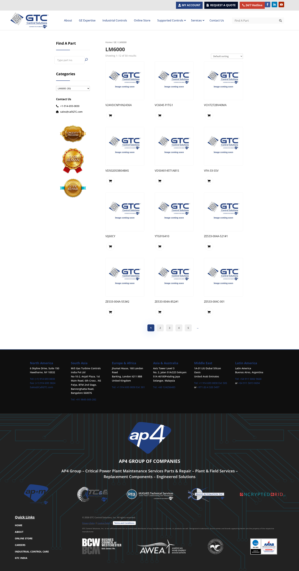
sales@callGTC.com (71, 111)
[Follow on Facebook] (267, 4)
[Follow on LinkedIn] (274, 4)
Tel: (73, 399)
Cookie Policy (103, 523)
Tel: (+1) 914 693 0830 (42, 378)
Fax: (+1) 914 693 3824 (42, 383)
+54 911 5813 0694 (249, 383)
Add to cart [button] (110, 115)
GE (115, 42)
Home (108, 42)
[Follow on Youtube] (281, 4)
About (19, 531)
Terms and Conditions (124, 523)
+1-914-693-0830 (69, 106)
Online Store (24, 538)
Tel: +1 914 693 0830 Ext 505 (210, 383)
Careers (20, 545)
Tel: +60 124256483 (164, 387)
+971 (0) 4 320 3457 (208, 387)
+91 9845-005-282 (86, 399)
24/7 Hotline (254, 5)
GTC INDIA (21, 558)
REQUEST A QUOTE (223, 5)
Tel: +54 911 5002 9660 (248, 378)
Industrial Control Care (32, 551)
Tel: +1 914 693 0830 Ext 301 (128, 387)
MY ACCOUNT (191, 5)
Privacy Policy (88, 523)
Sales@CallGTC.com (41, 387)
